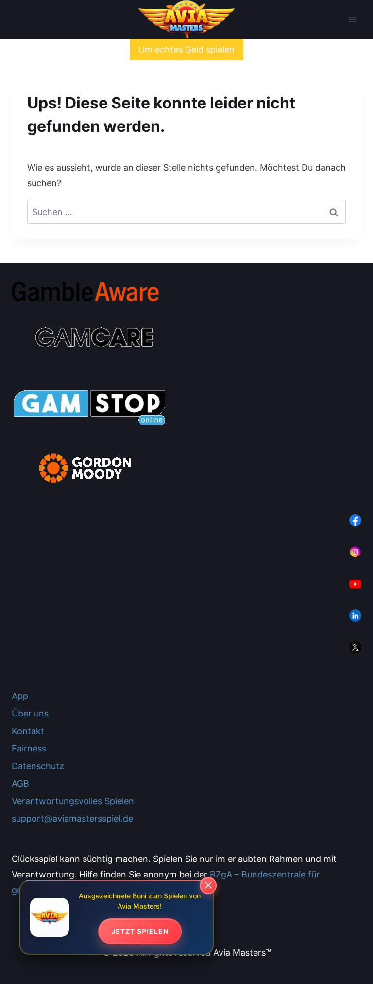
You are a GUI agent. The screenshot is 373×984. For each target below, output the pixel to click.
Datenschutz (38, 766)
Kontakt (28, 731)
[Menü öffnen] (352, 19)
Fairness (29, 748)
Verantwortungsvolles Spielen (73, 801)
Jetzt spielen (140, 931)
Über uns (30, 713)
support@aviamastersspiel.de (72, 818)
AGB (20, 783)
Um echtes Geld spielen (186, 49)
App (20, 696)
